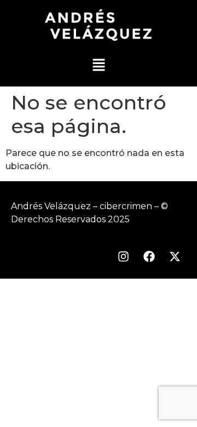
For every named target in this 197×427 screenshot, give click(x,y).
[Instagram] (123, 256)
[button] (98, 66)
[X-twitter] (174, 256)
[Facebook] (148, 256)
